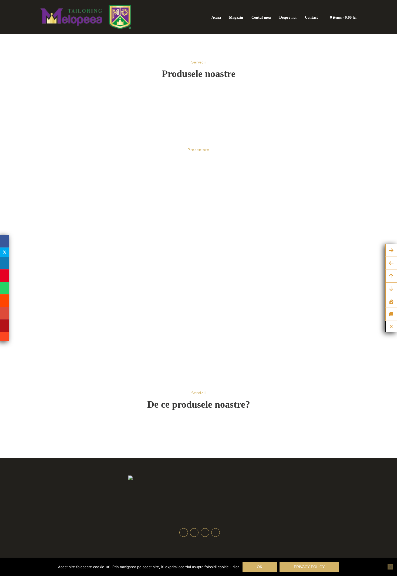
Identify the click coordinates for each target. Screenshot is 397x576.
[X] (4, 252)
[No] (390, 567)
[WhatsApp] (4, 288)
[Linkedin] (4, 263)
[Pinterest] (4, 275)
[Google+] (4, 313)
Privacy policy (309, 567)
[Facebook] (4, 241)
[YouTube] (4, 325)
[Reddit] (4, 300)
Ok (259, 567)
